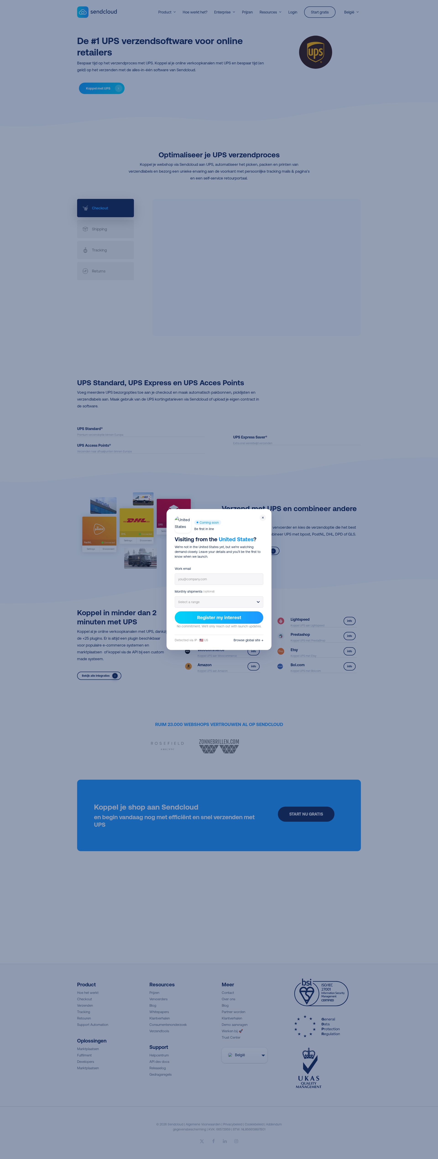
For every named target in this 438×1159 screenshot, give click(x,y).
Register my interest (219, 617)
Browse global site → (248, 640)
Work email (183, 568)
